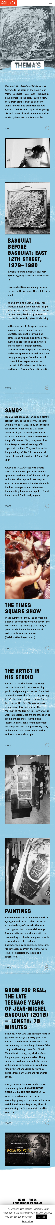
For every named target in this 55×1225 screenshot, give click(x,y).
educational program (27, 1203)
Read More (27, 1221)
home (21, 1200)
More (8, 128)
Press (33, 1200)
